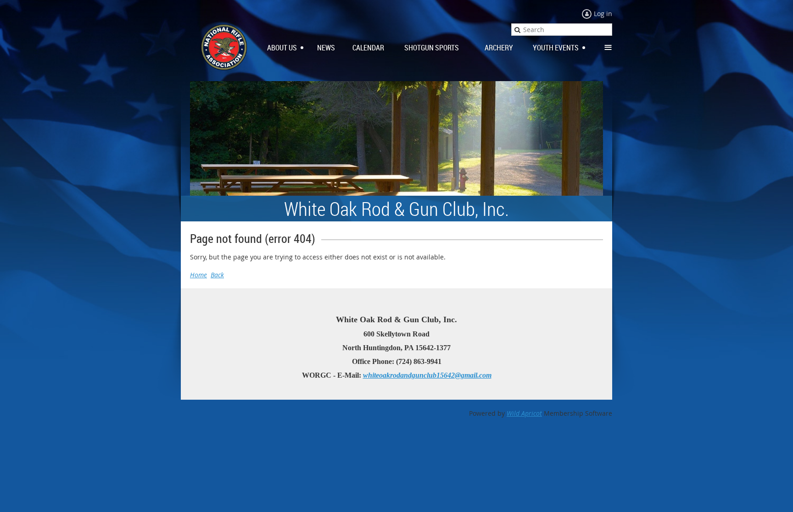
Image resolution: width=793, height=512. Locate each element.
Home (198, 274)
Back (217, 274)
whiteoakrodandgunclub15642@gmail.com (427, 375)
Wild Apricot (524, 413)
